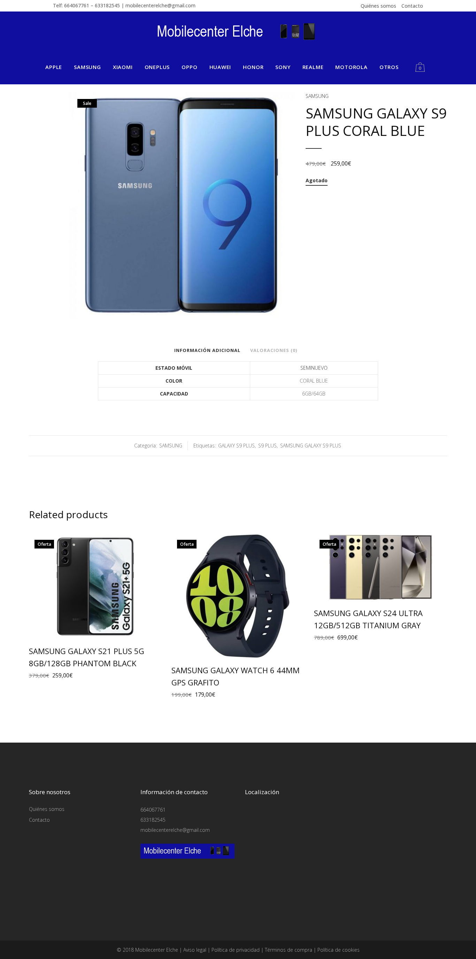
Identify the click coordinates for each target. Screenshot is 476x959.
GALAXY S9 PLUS (236, 445)
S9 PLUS (267, 445)
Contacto (412, 5)
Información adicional (207, 350)
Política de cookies (338, 949)
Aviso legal (194, 949)
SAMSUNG (317, 96)
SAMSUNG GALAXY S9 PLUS (310, 445)
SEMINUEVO (314, 368)
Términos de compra (288, 949)
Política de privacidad (236, 949)
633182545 (153, 819)
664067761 (153, 809)
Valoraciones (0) (273, 350)
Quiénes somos (378, 5)
